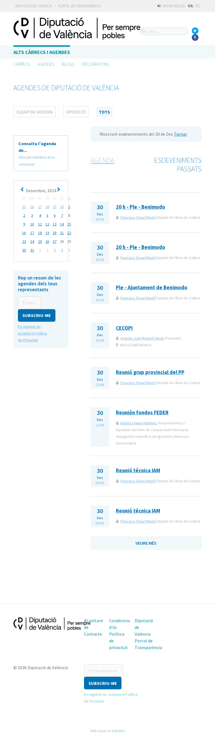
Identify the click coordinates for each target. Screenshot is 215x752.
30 (62, 207)
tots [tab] (104, 112)
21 (62, 233)
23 (24, 241)
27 (40, 207)
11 (40, 224)
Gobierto (118, 730)
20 (55, 233)
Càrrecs (21, 64)
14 (62, 224)
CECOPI (124, 328)
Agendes (45, 64)
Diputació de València (33, 6)
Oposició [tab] (76, 112)
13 (55, 224)
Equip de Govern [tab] (35, 112)
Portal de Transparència (79, 6)
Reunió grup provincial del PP (150, 372)
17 (32, 233)
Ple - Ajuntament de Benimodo (151, 287)
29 (55, 207)
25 (24, 207)
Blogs (68, 64)
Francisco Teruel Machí (138, 217)
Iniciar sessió (173, 6)
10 (32, 224)
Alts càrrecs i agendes (41, 52)
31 (32, 250)
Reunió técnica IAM (138, 470)
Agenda (102, 160)
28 (47, 207)
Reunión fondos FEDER (142, 412)
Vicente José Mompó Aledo (142, 338)
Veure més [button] (145, 543)
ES (198, 6)
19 (47, 233)
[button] (36, 315)
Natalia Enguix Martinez (138, 423)
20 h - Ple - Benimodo (140, 207)
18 (40, 233)
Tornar (180, 134)
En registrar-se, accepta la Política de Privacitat (32, 333)
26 (32, 207)
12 (47, 224)
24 (32, 241)
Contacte (93, 634)
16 (24, 233)
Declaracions (95, 64)
